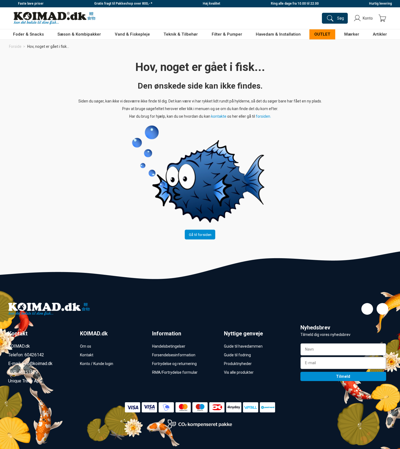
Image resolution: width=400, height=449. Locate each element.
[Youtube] (382, 309)
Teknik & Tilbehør (181, 34)
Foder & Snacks (28, 34)
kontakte (219, 116)
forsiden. (263, 116)
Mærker (351, 34)
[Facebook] (367, 309)
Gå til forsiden (200, 234)
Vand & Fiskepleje (132, 34)
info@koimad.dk (37, 363)
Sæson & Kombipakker (79, 34)
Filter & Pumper (227, 34)
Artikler (380, 34)
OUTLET (322, 34)
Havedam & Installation (278, 34)
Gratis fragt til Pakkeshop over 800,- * (123, 3)
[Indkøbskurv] (382, 18)
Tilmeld (343, 376)
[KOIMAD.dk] (54, 18)
